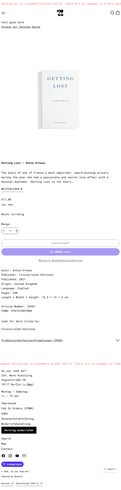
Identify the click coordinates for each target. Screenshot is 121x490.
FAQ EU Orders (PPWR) (17, 408)
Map (3, 443)
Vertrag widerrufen (18, 430)
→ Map (28, 384)
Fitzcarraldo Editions (18, 329)
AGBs (4, 413)
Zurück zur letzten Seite (20, 27)
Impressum (8, 403)
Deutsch (6, 483)
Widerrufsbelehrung (16, 424)
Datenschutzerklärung (17, 418)
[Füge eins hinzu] (16, 231)
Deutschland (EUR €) (28, 483)
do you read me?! (20, 471)
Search (6, 438)
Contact (7, 449)
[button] (112, 12)
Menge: (6, 224)
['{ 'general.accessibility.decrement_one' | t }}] (4, 231)
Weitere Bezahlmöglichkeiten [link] (60, 260)
